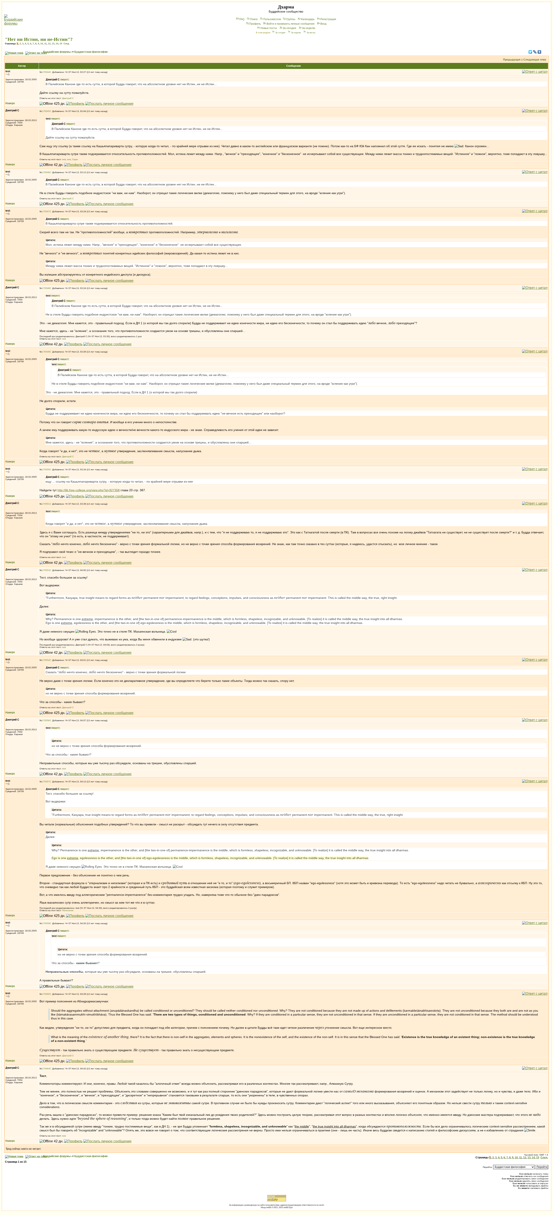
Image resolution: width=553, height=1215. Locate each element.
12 (49, 43)
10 (41, 43)
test (64, 159)
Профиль (255, 23)
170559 (46, 923)
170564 (46, 1068)
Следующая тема (534, 59)
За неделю (308, 28)
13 (53, 43)
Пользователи (272, 19)
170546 (46, 172)
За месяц (311, 33)
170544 (46, 72)
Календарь (308, 19)
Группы (290, 19)
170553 (46, 570)
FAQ (241, 19)
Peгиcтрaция (328, 19)
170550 (46, 469)
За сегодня (289, 28)
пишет (64, 79)
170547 (46, 211)
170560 (46, 994)
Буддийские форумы (57, 51)
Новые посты (269, 28)
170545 (46, 111)
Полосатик (67, 910)
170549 (46, 352)
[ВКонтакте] (539, 52)
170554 (46, 660)
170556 (46, 720)
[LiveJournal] (535, 52)
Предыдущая (511, 59)
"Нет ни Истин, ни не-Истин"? (39, 39)
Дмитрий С (68, 98)
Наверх (10, 103)
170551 (46, 504)
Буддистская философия (91, 51)
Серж (75, 159)
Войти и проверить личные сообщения (291, 23)
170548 (46, 288)
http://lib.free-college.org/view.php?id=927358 (88, 490)
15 (61, 43)
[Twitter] (530, 52)
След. (67, 43)
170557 (46, 781)
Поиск (253, 19)
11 (45, 43)
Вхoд (323, 23)
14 (57, 43)
